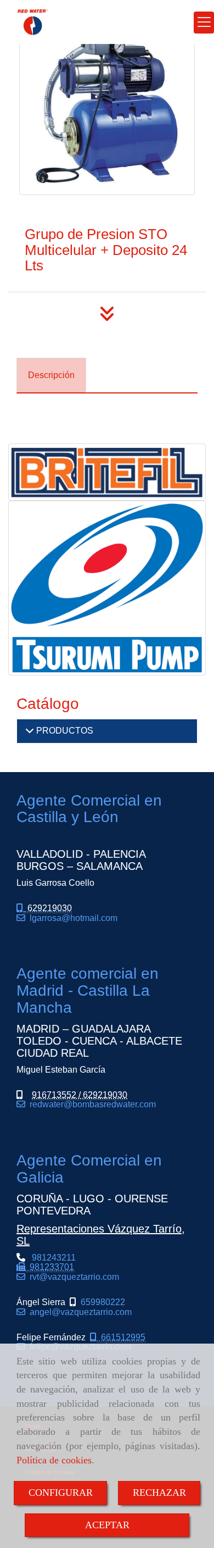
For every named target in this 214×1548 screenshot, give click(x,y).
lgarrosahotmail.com (71, 918)
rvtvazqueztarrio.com (72, 1276)
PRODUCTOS (63, 730)
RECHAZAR (159, 1492)
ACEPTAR (107, 1524)
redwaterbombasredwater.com (90, 1104)
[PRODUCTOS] (29, 730)
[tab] (51, 375)
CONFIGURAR (61, 1492)
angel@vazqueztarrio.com (78, 1312)
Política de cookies (54, 1460)
